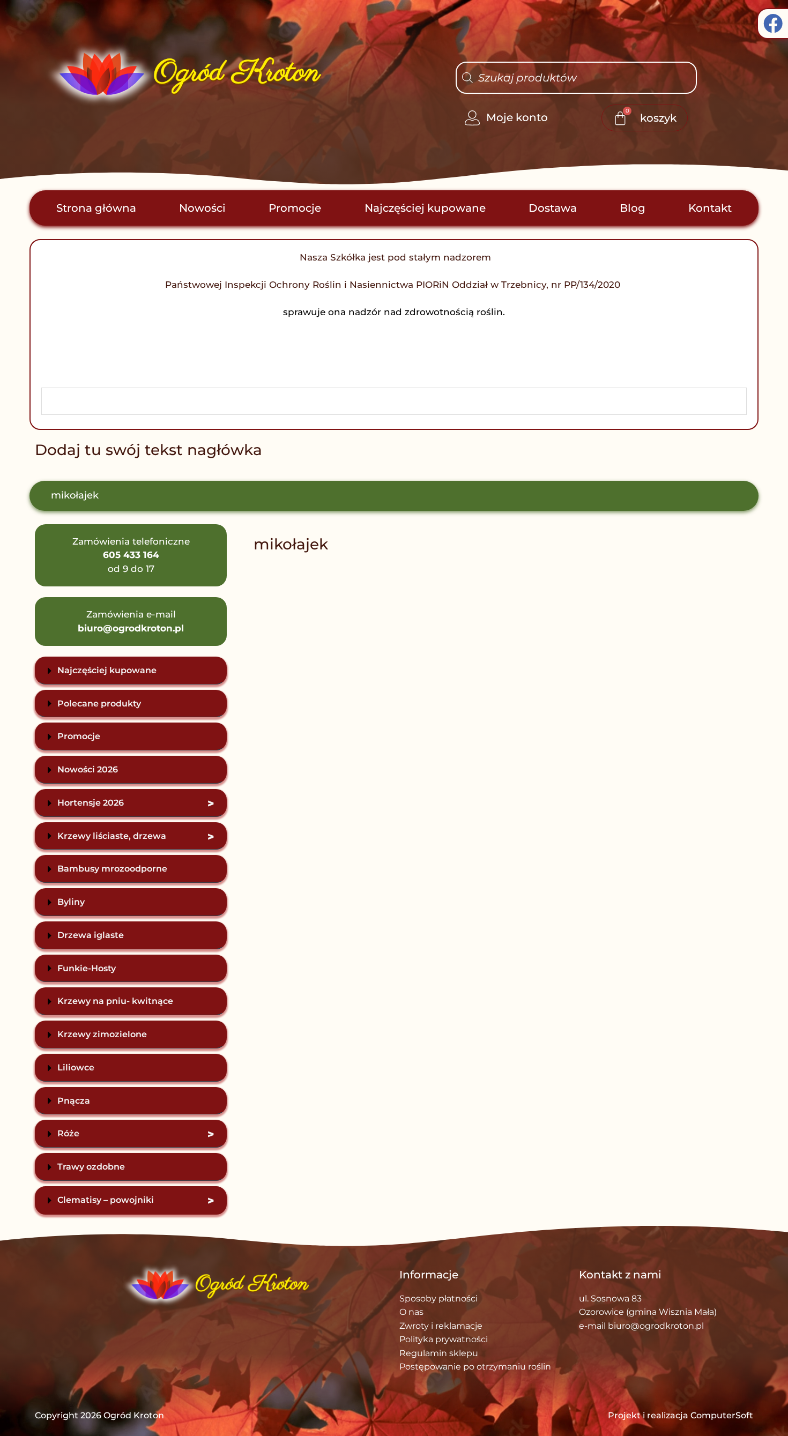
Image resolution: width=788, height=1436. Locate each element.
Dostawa (553, 208)
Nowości (202, 208)
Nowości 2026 (87, 769)
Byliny (71, 902)
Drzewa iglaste (90, 935)
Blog (632, 208)
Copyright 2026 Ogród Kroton (99, 1415)
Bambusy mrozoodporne (112, 869)
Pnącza (73, 1101)
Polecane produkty (99, 703)
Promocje (295, 208)
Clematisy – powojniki (135, 1200)
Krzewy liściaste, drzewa (135, 836)
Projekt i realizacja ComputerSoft (680, 1415)
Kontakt (710, 208)
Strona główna (96, 208)
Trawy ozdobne (91, 1167)
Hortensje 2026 (135, 803)
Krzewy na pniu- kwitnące (115, 1001)
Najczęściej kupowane (425, 208)
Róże (135, 1134)
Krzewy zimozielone (102, 1034)
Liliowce (75, 1067)
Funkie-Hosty (86, 968)
